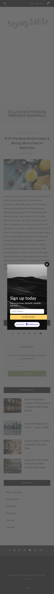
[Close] (46, 264)
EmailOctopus (33, 324)
